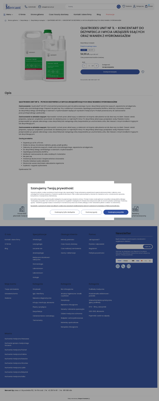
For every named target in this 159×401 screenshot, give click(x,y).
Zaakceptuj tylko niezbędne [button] (65, 212)
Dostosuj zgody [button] (91, 212)
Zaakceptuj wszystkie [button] (116, 212)
